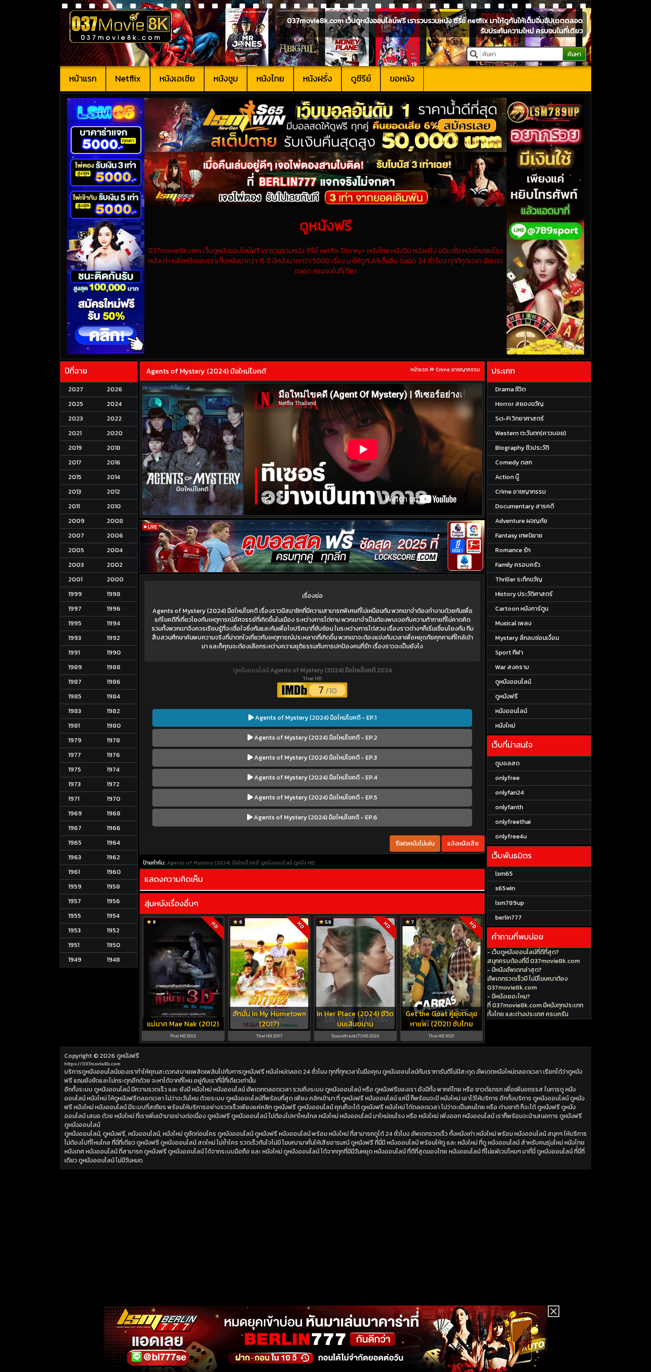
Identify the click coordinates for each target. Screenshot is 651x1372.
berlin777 (508, 917)
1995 (74, 623)
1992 (113, 638)
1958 (113, 886)
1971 (73, 798)
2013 (74, 491)
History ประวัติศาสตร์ (524, 594)
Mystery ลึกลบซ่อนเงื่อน (527, 638)
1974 (113, 769)
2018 (113, 447)
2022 (114, 418)
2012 (113, 491)
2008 (115, 521)
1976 (113, 755)
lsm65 (504, 873)
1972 (113, 784)
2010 (114, 506)
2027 (75, 389)
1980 (114, 725)
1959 (74, 886)
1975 (74, 769)
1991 (74, 652)
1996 (113, 608)
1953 (74, 930)
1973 (74, 784)
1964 (113, 842)
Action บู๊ (507, 477)
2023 (75, 418)
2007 (76, 535)
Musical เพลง (513, 623)
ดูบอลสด (507, 763)
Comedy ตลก (513, 462)
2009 (76, 521)
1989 (75, 667)
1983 (74, 711)
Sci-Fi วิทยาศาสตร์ (519, 418)
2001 (75, 579)
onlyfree (507, 778)
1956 (113, 901)
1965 (74, 842)
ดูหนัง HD (304, 863)
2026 (114, 389)
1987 (74, 681)
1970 (113, 798)
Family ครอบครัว (517, 564)
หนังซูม (225, 78)
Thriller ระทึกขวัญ (518, 579)
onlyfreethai (513, 821)
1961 (74, 872)
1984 (113, 696)
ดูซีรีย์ (361, 78)
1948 (113, 959)
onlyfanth (509, 807)
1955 (74, 915)
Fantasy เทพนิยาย (518, 535)
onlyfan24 (509, 792)
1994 (113, 623)
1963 (74, 857)
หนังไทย (270, 78)
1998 (113, 594)
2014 (113, 477)
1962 (113, 857)
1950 (113, 945)
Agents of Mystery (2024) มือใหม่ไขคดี (206, 371)
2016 (113, 462)
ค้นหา (574, 54)
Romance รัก (513, 550)
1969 (75, 813)
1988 (113, 667)
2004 (115, 550)
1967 (74, 828)
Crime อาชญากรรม (458, 370)
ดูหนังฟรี (127, 1055)
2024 (114, 404)
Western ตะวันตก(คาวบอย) (530, 433)
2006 (115, 535)
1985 (74, 696)
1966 (113, 828)
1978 (113, 740)
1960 (114, 872)
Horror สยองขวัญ (519, 404)
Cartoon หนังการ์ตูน (521, 608)
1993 (74, 638)
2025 (75, 404)
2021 (74, 433)
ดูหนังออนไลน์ (251, 670)
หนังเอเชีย (177, 78)
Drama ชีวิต (510, 389)
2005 (76, 550)
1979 (74, 740)
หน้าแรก (83, 78)
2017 (74, 462)
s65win (505, 888)
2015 (74, 477)
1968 (113, 813)
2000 (115, 579)
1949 (74, 959)
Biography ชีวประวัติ (522, 447)
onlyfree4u (511, 836)
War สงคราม (512, 667)
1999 (75, 594)
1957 (74, 901)
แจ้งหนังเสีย (463, 843)
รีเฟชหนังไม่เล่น (414, 843)
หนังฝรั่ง (317, 78)
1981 (74, 725)
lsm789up (509, 903)
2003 (76, 564)
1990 (114, 652)
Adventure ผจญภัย (521, 521)
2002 (115, 564)
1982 (113, 711)
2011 (74, 506)
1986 (113, 681)
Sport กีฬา (509, 652)
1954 (113, 915)
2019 (75, 447)
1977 (74, 755)
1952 (113, 930)
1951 (73, 945)
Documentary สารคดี (524, 506)
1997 (74, 608)
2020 (115, 433)
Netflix (128, 78)
